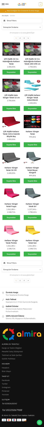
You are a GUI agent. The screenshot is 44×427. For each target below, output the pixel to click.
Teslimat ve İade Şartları (12, 355)
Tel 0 (12, 410)
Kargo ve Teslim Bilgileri (12, 348)
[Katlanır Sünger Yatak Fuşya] (11, 194)
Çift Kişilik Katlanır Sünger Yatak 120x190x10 (32, 97)
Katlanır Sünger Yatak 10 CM (11, 169)
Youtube (5, 394)
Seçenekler (11, 72)
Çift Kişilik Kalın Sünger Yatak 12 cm (11, 96)
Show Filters (11, 21)
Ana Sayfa (5, 15)
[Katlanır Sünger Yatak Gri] (32, 194)
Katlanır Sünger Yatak (32, 132)
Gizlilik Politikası (8, 359)
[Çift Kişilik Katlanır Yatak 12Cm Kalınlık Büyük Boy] (11, 121)
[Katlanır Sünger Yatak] (32, 121)
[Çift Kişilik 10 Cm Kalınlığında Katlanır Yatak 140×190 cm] (32, 49)
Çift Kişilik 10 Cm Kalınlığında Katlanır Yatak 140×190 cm (32, 61)
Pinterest (5, 391)
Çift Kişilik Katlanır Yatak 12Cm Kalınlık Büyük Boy (11, 133)
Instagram (6, 387)
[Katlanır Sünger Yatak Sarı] (32, 230)
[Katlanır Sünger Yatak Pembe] (11, 230)
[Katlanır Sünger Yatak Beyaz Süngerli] (32, 157)
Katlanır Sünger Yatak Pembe (11, 241)
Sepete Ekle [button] (11, 108)
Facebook (6, 380)
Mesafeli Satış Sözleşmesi (12, 351)
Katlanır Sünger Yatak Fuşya (11, 205)
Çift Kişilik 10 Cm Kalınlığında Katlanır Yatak (11, 61)
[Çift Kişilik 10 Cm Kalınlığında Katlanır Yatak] (11, 49)
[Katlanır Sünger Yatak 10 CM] (11, 157)
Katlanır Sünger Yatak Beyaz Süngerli (32, 170)
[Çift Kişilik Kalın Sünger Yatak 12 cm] (11, 85)
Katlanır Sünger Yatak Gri (32, 205)
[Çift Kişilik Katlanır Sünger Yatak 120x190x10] (32, 85)
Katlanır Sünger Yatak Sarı (32, 241)
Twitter (5, 384)
